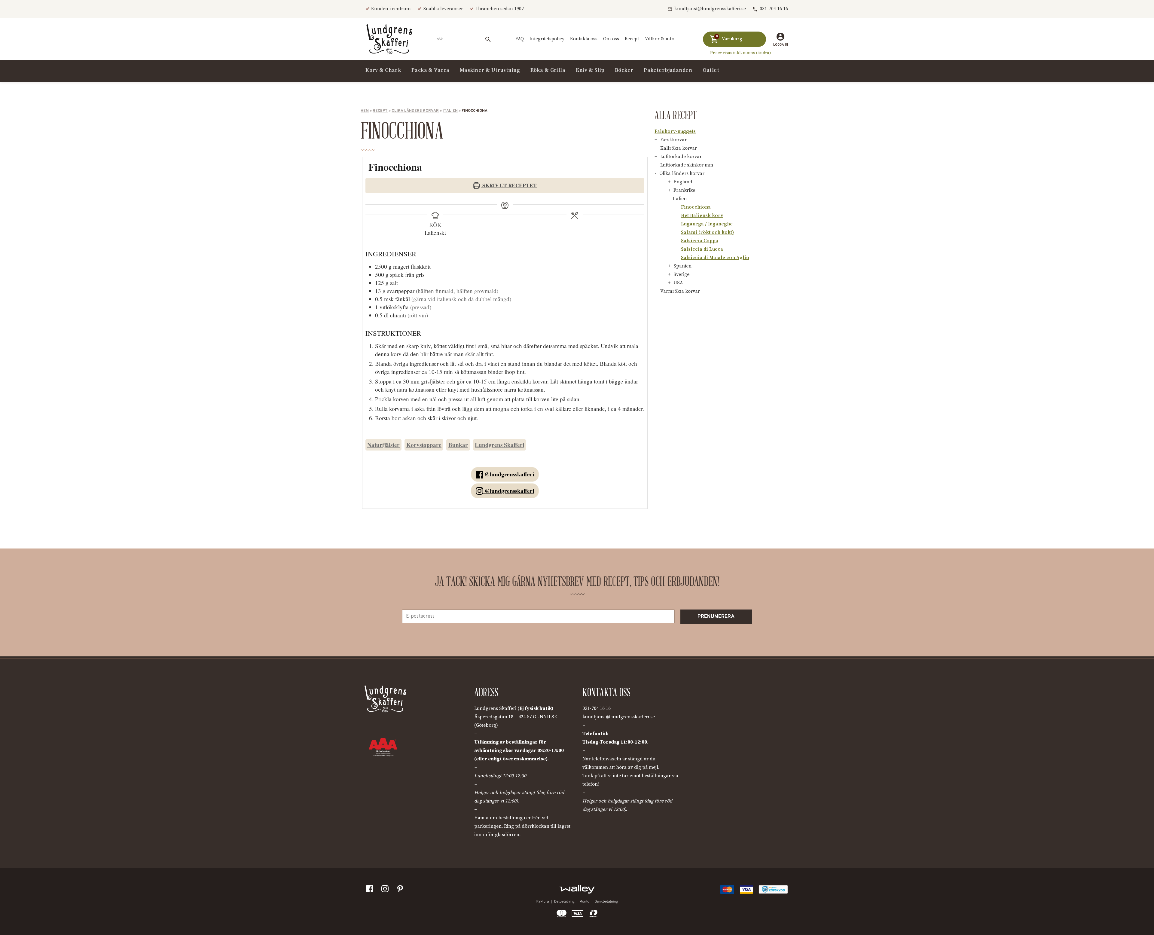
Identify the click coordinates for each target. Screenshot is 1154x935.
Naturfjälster (383, 445)
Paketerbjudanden (668, 70)
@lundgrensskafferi (508, 474)
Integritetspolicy (547, 39)
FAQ (519, 39)
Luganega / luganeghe (707, 224)
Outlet (711, 70)
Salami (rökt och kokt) (707, 232)
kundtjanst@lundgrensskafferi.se (710, 9)
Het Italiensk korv (702, 215)
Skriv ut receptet (509, 185)
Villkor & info (659, 39)
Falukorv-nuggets (675, 131)
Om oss (611, 39)
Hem (365, 110)
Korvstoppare (423, 445)
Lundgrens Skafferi (499, 445)
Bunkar (458, 445)
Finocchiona (696, 207)
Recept (632, 39)
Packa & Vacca (430, 70)
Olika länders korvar (415, 110)
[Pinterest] (401, 890)
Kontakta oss (583, 39)
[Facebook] (371, 890)
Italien (450, 110)
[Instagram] (386, 890)
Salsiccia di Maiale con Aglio (715, 258)
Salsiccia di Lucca (702, 249)
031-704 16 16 (774, 9)
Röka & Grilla (548, 70)
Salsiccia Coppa (699, 241)
